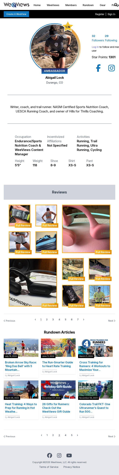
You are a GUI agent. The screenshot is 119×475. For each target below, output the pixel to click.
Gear (103, 5)
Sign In (111, 14)
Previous (10, 320)
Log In (95, 46)
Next (111, 320)
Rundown (88, 5)
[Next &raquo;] (83, 319)
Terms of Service (48, 466)
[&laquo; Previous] (41, 435)
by (12, 375)
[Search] (116, 5)
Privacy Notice (71, 466)
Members (71, 5)
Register (99, 14)
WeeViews (53, 5)
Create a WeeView (16, 14)
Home (37, 5)
